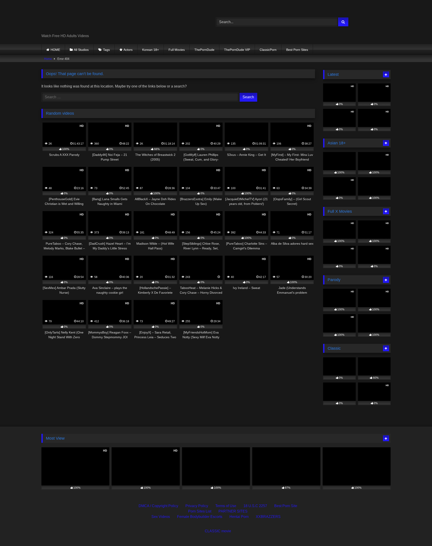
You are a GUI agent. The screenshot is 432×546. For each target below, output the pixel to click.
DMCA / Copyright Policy (158, 506)
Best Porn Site (285, 506)
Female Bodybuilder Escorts (199, 517)
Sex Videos (160, 517)
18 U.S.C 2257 (255, 506)
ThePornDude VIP (237, 49)
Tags (106, 49)
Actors (128, 49)
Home (48, 58)
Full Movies (177, 49)
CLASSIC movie (218, 531)
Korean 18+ (150, 49)
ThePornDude (204, 49)
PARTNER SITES (233, 511)
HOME (55, 49)
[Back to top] (418, 532)
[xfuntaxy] (82, 18)
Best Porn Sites (297, 49)
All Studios (81, 49)
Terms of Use (225, 506)
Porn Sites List (199, 511)
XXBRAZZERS (268, 517)
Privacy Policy (196, 506)
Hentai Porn (239, 517)
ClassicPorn (268, 49)
